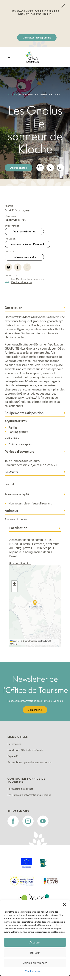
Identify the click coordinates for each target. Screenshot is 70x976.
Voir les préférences (35, 962)
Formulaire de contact (20, 788)
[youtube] (43, 821)
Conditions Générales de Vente (25, 750)
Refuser (35, 952)
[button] (64, 904)
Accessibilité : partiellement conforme (29, 762)
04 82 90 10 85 (15, 220)
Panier (60, 59)
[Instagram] (8, 267)
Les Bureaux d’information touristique (29, 794)
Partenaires (14, 743)
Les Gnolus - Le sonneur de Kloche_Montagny (27, 281)
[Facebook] (17, 267)
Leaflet (16, 640)
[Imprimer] (60, 167)
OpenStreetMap (30, 640)
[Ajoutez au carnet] (40, 167)
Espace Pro (13, 756)
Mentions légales (33, 971)
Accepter (35, 942)
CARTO (14, 643)
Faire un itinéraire (20, 563)
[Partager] (50, 167)
